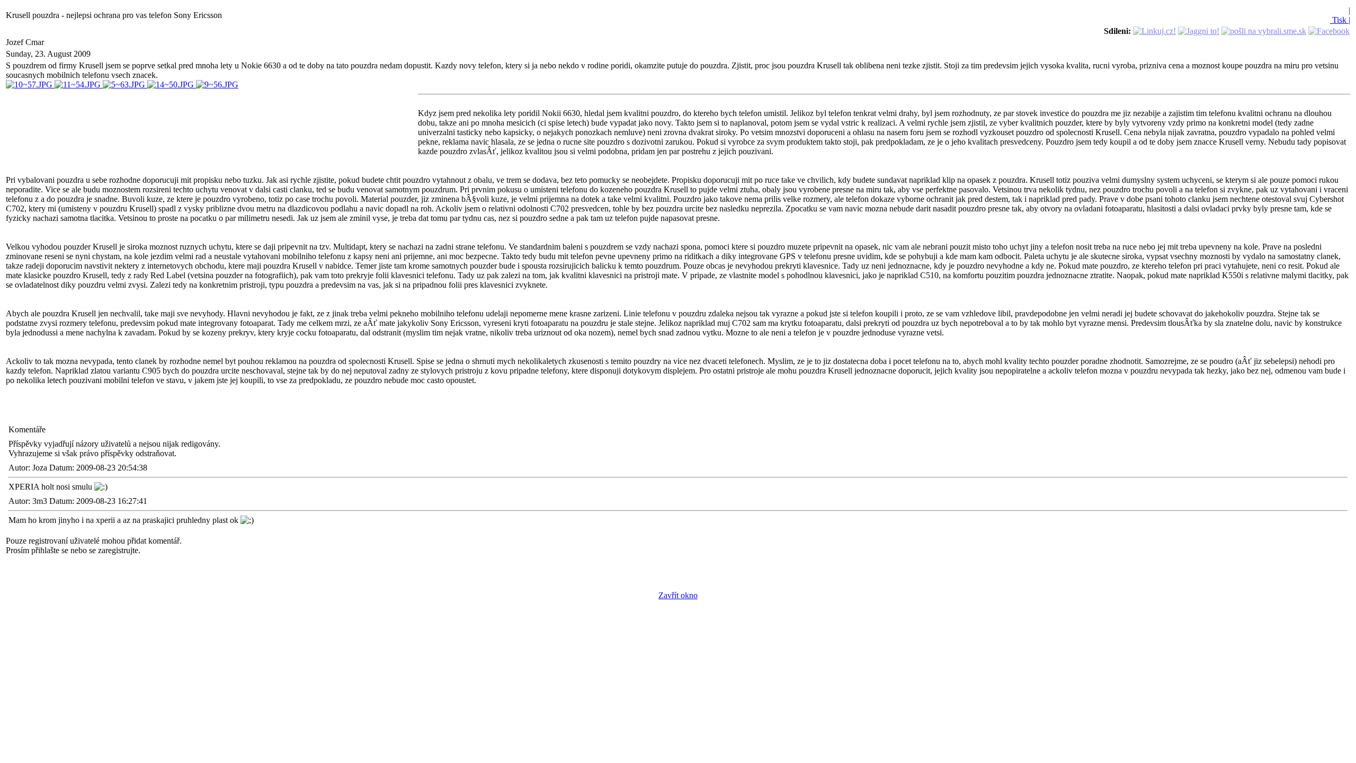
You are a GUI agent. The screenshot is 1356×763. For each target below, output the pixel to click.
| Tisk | (1340, 15)
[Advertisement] (212, 126)
